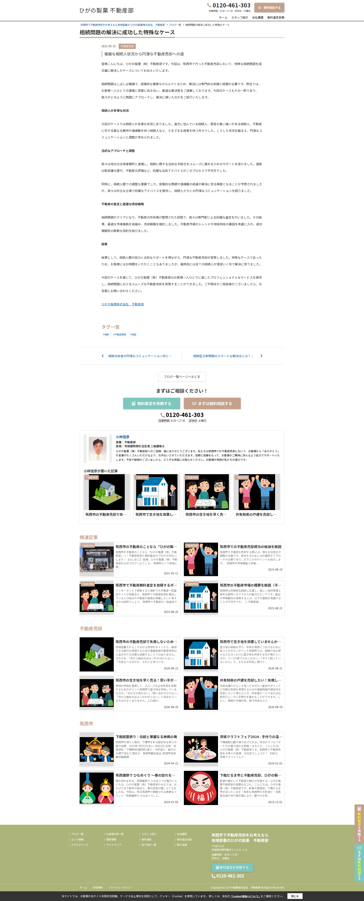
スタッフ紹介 (239, 17)
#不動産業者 (119, 334)
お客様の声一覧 (115, 834)
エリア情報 (77, 839)
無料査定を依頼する (154, 403)
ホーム (223, 17)
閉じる (295, 896)
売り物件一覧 (149, 845)
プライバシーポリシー (120, 887)
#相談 (133, 334)
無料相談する (272, 7)
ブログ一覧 (77, 834)
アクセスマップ (79, 845)
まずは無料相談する (215, 403)
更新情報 (111, 839)
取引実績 (182, 845)
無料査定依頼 (275, 17)
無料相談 (146, 839)
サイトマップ (113, 845)
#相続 (106, 334)
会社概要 (258, 17)
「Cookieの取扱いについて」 (245, 896)
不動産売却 (127, 46)
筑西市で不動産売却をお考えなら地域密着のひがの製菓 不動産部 (240, 837)
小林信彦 (122, 436)
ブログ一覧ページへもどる (182, 376)
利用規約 (98, 887)
